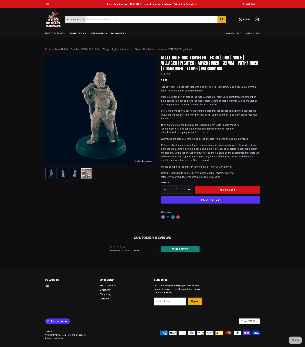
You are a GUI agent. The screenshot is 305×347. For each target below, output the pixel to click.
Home (48, 49)
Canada (250, 4)
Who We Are (233, 33)
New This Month (55, 33)
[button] (245, 19)
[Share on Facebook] (163, 217)
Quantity (165, 182)
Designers (118, 33)
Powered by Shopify (54, 338)
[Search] (221, 19)
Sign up (194, 301)
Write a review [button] (180, 248)
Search (48, 331)
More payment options (210, 207)
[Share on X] (168, 217)
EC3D (167, 74)
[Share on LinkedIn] (173, 217)
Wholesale (253, 33)
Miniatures (77, 33)
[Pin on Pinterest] (178, 217)
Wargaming (98, 33)
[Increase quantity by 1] (189, 189)
